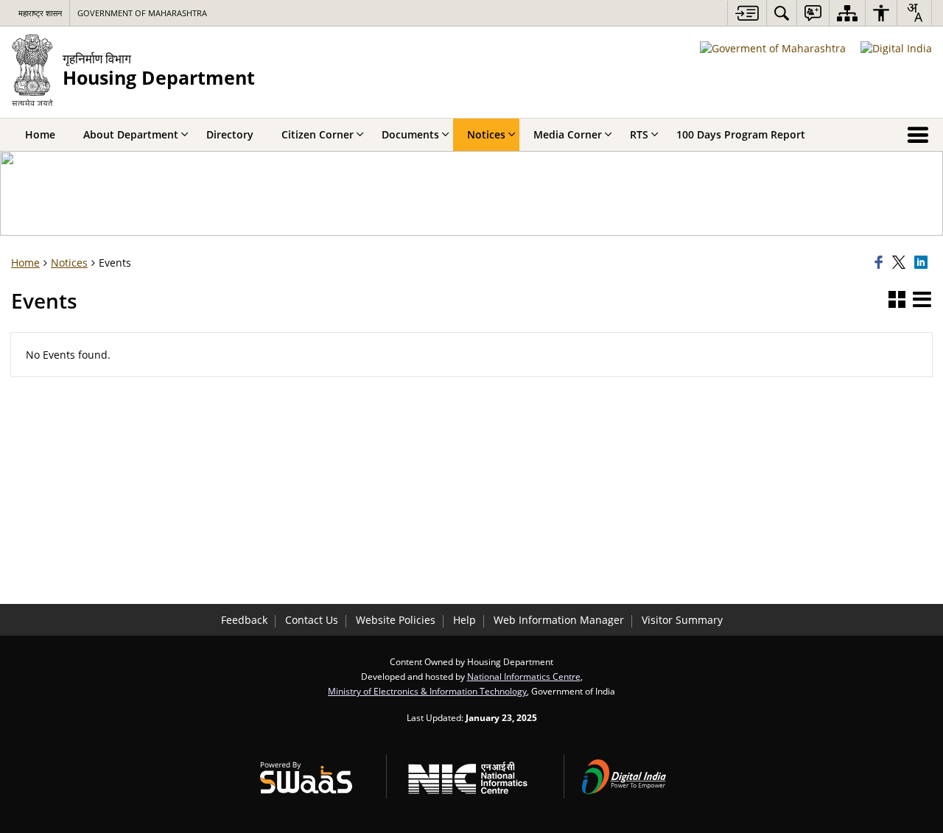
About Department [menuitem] (130, 134)
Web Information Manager (559, 620)
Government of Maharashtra (142, 12)
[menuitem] (781, 13)
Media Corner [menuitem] (567, 134)
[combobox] (914, 12)
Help (464, 620)
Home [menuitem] (40, 134)
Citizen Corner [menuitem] (317, 134)
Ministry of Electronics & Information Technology (427, 691)
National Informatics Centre (524, 676)
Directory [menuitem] (229, 134)
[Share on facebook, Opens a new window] (881, 263)
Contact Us (311, 620)
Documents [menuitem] (410, 134)
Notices (69, 263)
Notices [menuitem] (486, 134)
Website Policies (395, 620)
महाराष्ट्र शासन (40, 12)
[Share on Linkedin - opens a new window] (923, 263)
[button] (897, 300)
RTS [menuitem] (639, 134)
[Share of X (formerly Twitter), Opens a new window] (901, 263)
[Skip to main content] (746, 13)
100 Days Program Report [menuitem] (740, 134)
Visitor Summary (682, 620)
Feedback (244, 620)
